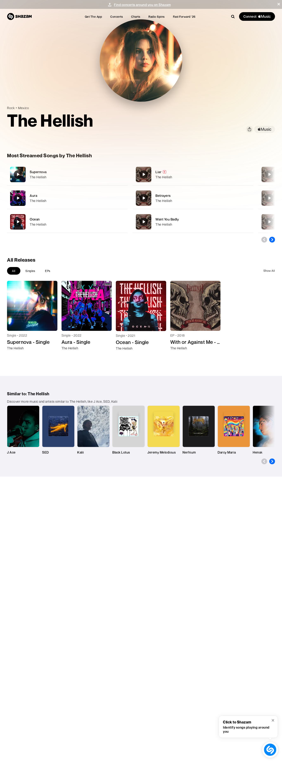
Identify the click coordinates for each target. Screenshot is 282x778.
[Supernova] (67, 174)
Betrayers (163, 196)
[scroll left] (264, 240)
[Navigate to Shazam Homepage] (19, 16)
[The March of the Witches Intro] (269, 222)
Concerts (116, 16)
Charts (135, 16)
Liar (158, 172)
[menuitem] (93, 16)
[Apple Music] (14, 355)
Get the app (93, 16)
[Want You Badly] (193, 222)
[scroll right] (272, 240)
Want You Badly (167, 219)
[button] (278, 4)
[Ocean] (67, 222)
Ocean (35, 219)
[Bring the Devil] (269, 198)
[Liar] (193, 174)
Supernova (38, 172)
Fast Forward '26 (184, 16)
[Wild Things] (269, 174)
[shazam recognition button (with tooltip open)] (270, 750)
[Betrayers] (193, 198)
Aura (33, 196)
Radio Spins (156, 16)
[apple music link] (264, 129)
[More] (121, 174)
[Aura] (67, 198)
